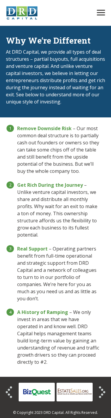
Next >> (102, 392)
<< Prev (9, 392)
